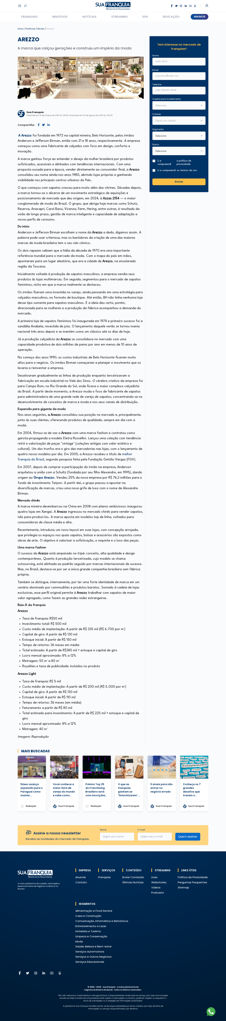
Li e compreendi (174, 163)
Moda (41, 28)
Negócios (59, 17)
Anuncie (199, 16)
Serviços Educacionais (89, 962)
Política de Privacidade (193, 877)
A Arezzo (25, 135)
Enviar (179, 181)
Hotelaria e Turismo (88, 931)
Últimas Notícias (133, 882)
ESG (145, 17)
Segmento (158, 129)
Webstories (158, 882)
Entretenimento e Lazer (90, 926)
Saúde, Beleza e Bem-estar (93, 946)
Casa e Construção (88, 916)
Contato (81, 882)
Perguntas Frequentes (192, 882)
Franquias (29, 17)
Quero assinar (187, 837)
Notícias (89, 17)
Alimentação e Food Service (93, 911)
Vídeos (155, 887)
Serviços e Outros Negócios (93, 957)
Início (21, 28)
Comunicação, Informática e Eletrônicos (101, 921)
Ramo (155, 144)
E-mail (141, 829)
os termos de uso (187, 170)
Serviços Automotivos (89, 951)
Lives (154, 877)
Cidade (156, 114)
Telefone (156, 84)
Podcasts (157, 892)
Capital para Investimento (166, 98)
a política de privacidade (184, 163)
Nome (155, 55)
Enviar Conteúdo (133, 877)
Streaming (119, 17)
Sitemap (183, 887)
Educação (171, 17)
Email (155, 70)
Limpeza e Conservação (91, 936)
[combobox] (176, 121)
